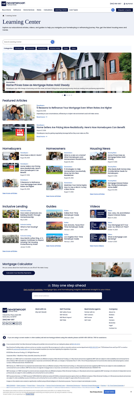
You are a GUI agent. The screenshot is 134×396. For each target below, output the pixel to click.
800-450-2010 (86, 337)
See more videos (97, 246)
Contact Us (113, 328)
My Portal (129, 4)
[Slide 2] (65, 95)
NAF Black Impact (66, 317)
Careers (111, 320)
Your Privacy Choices (96, 392)
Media (111, 317)
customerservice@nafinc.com (21, 349)
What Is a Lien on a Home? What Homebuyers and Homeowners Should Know (75, 157)
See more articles (10, 193)
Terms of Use (41, 385)
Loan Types (73, 10)
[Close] (131, 392)
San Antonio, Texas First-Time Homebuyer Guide (74, 226)
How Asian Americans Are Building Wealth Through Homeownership (31, 215)
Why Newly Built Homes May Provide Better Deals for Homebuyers (119, 171)
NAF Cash (88, 320)
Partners (103, 385)
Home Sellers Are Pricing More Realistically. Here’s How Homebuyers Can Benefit (81, 127)
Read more (41, 117)
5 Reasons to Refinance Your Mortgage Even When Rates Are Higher (74, 107)
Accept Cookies (109, 392)
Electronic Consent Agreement (90, 385)
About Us (112, 312)
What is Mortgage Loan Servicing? (117, 238)
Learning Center (61, 10)
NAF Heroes (63, 315)
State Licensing (21, 385)
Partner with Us (90, 312)
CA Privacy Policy (76, 387)
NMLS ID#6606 (11, 385)
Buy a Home (6, 10)
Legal (111, 325)
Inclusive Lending (55, 48)
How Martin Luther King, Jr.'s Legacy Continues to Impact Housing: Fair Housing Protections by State (32, 241)
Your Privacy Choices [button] (89, 387)
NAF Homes (88, 317)
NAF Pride (63, 320)
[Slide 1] (62, 95)
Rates (39, 10)
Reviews (111, 315)
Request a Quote (124, 10)
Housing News (42, 48)
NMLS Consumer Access (14, 387)
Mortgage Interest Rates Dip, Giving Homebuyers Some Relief (118, 185)
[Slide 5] (71, 95)
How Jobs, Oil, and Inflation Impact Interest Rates (119, 214)
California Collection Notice (62, 387)
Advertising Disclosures (73, 385)
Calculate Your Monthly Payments (18, 273)
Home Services (28, 10)
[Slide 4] (69, 95)
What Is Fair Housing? (29, 227)
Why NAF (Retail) (40, 312)
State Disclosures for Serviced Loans (32, 387)
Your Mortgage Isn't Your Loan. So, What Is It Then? (118, 226)
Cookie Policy (49, 387)
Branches (112, 323)
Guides (66, 48)
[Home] (13, 3)
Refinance (17, 10)
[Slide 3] (67, 95)
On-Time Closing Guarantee (116, 385)
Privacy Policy (31, 385)
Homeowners (30, 48)
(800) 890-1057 (8, 320)
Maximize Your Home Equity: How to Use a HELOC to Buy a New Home (75, 187)
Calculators (48, 10)
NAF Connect (89, 315)
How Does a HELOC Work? (31, 155)
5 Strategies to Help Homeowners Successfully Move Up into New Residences (75, 172)
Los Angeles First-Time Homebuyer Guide (73, 238)
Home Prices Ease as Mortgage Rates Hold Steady (38, 85)
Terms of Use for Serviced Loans (55, 385)
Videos (74, 48)
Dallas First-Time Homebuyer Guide (71, 214)
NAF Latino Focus (65, 312)
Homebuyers (19, 48)
